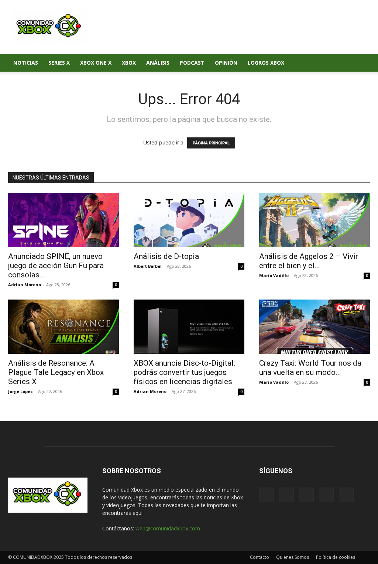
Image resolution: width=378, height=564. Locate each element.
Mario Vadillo (274, 275)
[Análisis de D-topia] (189, 220)
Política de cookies (335, 557)
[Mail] (286, 495)
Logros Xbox (266, 62)
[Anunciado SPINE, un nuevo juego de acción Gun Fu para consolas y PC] (63, 220)
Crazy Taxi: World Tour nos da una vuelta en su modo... (310, 368)
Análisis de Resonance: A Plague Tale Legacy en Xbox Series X (56, 372)
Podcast (192, 62)
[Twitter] (326, 495)
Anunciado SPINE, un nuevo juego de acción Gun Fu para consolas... (56, 265)
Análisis (157, 62)
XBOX (129, 62)
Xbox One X (95, 62)
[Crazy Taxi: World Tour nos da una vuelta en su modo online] (314, 327)
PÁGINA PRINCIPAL (211, 143)
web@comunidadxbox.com (167, 528)
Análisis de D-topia (166, 256)
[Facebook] (266, 495)
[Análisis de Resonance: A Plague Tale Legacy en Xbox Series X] (63, 327)
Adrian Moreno (24, 284)
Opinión (226, 62)
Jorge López (20, 391)
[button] (361, 63)
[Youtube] (346, 495)
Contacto (259, 557)
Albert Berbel (148, 266)
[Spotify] (306, 495)
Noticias (25, 62)
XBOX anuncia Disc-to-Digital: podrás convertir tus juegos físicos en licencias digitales (184, 372)
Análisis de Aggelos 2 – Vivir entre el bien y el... (308, 261)
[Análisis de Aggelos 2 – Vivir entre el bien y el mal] (314, 220)
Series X (59, 62)
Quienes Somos (292, 557)
